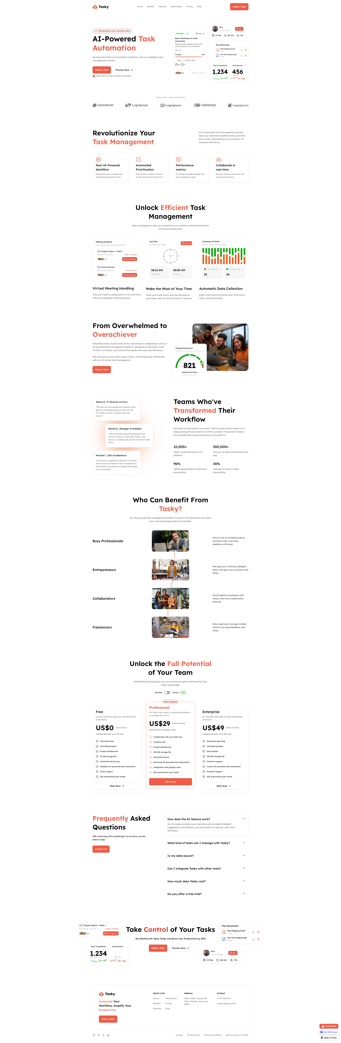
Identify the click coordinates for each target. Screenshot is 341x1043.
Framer (245, 1035)
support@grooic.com (226, 1003)
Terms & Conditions (213, 1035)
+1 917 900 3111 (224, 998)
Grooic (237, 1035)
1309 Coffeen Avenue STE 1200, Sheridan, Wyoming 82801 (196, 1001)
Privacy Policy (193, 1035)
